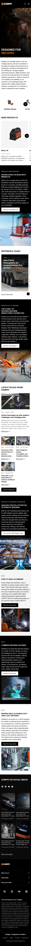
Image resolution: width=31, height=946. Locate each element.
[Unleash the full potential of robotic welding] (13, 533)
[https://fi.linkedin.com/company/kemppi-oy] (2, 787)
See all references (7, 294)
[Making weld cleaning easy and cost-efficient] (9, 744)
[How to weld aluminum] (9, 605)
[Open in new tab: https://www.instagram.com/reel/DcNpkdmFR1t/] (23, 801)
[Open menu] (29, 4)
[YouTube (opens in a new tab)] (19, 891)
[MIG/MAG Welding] (10, 103)
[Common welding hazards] (9, 673)
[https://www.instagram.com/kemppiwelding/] (12, 787)
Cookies (5, 938)
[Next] (25, 104)
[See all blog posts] (8, 490)
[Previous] (23, 293)
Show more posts (6, 854)
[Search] (25, 4)
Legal (11, 938)
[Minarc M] (14, 134)
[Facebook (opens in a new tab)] (4, 891)
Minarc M (4, 150)
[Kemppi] (6, 4)
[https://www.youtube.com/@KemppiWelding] (9, 787)
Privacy (17, 938)
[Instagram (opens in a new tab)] (26, 891)
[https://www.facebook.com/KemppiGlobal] (6, 787)
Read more (4, 431)
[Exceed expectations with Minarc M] (10, 210)
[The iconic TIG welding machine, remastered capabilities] (10, 346)
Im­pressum (25, 938)
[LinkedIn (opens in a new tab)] (12, 891)
